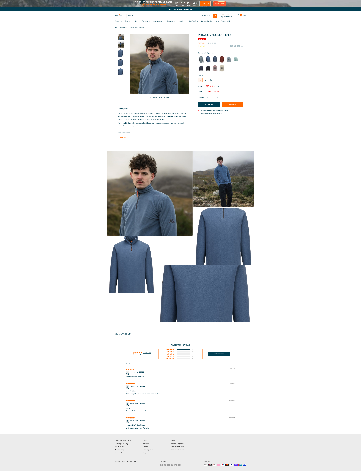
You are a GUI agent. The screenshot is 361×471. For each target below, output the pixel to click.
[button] (170, 349)
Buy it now (232, 104)
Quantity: (201, 97)
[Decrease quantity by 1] (208, 98)
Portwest (201, 43)
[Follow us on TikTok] (175, 465)
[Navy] (201, 68)
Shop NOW (205, 3)
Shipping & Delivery (121, 444)
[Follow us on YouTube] (172, 465)
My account (225, 17)
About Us (146, 444)
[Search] (215, 16)
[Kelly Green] (236, 59)
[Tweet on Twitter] (238, 45)
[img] (130, 369)
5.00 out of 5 (147, 353)
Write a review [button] (219, 354)
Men (126, 21)
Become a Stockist (177, 447)
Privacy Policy (119, 450)
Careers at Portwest (177, 450)
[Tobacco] (222, 59)
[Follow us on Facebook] (161, 465)
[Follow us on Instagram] (168, 465)
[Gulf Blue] (208, 59)
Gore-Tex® (192, 21)
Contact (145, 447)
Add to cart (209, 104)
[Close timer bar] (359, 3)
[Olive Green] (222, 68)
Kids (135, 21)
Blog (144, 453)
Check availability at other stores (211, 113)
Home (116, 27)
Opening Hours (148, 450)
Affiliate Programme (177, 444)
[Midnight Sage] (201, 59)
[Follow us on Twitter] (165, 465)
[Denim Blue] (215, 59)
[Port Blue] (229, 59)
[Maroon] (215, 68)
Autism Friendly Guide (223, 21)
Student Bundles (206, 21)
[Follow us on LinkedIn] (179, 465)
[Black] (208, 68)
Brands (181, 21)
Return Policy (119, 447)
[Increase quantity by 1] (218, 98)
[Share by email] (242, 45)
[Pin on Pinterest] (235, 45)
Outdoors (170, 21)
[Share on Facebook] (231, 45)
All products (123, 27)
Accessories (158, 21)
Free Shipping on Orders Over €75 (180, 9)
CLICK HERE (220, 3)
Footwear (145, 21)
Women (117, 21)
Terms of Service (120, 453)
